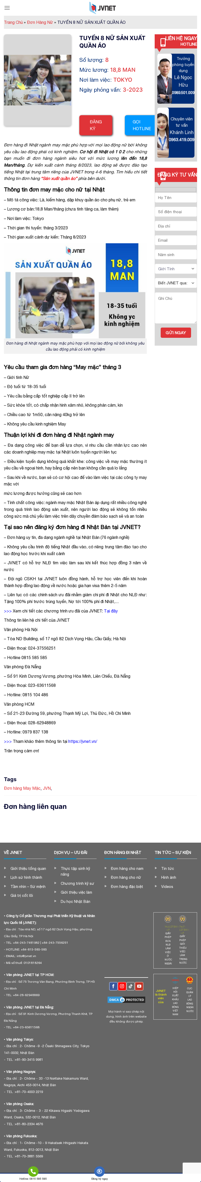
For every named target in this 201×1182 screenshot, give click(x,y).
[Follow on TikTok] (130, 986)
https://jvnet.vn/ (82, 741)
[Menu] (7, 7)
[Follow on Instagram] (122, 986)
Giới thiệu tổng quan (28, 868)
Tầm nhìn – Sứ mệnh (28, 887)
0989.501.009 (183, 92)
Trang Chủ (15, 22)
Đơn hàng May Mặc (22, 788)
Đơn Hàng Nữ (41, 22)
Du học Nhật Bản (75, 901)
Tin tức (167, 868)
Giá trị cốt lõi (21, 895)
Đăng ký (96, 125)
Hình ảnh (168, 877)
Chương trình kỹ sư (77, 883)
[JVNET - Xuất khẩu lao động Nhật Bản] (102, 8)
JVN (47, 788)
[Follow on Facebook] (113, 986)
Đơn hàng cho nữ (126, 877)
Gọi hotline (142, 125)
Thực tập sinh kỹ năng (75, 871)
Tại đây (111, 611)
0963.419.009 (181, 139)
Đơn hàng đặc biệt (127, 887)
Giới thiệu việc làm (76, 892)
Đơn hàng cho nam (127, 868)
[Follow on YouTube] (139, 986)
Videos (167, 887)
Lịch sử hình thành (26, 877)
